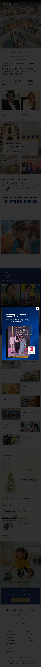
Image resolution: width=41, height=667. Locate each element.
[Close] (37, 308)
